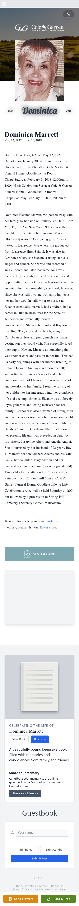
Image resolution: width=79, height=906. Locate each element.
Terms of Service (50, 889)
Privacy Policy (28, 889)
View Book (18, 739)
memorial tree (51, 521)
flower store (48, 527)
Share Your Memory (25, 793)
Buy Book (40, 739)
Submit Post (39, 858)
